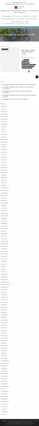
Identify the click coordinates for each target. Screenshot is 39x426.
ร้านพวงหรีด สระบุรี (4, 365)
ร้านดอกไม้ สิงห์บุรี (3, 200)
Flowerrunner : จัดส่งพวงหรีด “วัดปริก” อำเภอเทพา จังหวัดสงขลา (16, 99)
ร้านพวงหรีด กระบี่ (3, 236)
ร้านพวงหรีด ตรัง (3, 266)
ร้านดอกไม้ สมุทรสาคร (4, 192)
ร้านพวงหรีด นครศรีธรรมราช (5, 284)
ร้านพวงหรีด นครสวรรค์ (4, 287)
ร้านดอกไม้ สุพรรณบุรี (4, 203)
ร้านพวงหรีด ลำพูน (4, 345)
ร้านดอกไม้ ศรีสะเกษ (4, 177)
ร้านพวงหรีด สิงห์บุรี (4, 371)
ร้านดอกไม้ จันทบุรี (5, 49)
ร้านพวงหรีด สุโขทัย (4, 381)
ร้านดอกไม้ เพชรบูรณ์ (4, 228)
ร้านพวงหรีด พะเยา (4, 307)
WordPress (32, 423)
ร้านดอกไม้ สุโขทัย (4, 208)
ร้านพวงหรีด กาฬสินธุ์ (4, 243)
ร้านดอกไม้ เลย (3, 231)
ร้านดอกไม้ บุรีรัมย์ (3, 139)
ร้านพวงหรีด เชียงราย (4, 406)
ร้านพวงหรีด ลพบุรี (4, 340)
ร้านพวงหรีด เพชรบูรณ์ (4, 411)
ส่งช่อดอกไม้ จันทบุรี (24, 66)
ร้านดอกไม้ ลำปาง (3, 172)
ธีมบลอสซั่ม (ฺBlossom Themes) (18, 423)
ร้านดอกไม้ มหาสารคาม (4, 149)
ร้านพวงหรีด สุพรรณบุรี (4, 373)
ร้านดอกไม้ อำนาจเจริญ (4, 215)
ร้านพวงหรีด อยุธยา (4, 388)
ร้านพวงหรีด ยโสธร (4, 327)
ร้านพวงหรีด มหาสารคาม (5, 320)
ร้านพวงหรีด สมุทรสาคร (4, 363)
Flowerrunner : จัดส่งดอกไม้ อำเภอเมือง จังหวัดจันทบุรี (28, 51)
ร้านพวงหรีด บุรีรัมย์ (4, 294)
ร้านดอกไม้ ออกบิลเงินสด (25, 61)
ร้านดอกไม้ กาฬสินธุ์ (4, 116)
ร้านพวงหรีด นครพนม (4, 279)
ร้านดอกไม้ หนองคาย (4, 210)
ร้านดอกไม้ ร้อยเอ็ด (4, 167)
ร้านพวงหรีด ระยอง (4, 332)
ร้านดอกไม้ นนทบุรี (4, 134)
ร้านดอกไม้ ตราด (3, 131)
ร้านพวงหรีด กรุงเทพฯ (4, 238)
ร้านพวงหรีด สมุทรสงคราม (5, 360)
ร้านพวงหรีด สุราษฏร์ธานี (5, 376)
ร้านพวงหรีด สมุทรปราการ (5, 358)
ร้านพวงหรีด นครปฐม (4, 276)
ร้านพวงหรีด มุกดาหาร (4, 322)
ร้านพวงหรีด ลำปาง (4, 343)
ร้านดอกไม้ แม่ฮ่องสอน (4, 233)
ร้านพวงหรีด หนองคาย (4, 383)
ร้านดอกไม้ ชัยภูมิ (3, 126)
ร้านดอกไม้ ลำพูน (3, 175)
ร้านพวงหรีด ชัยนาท (4, 259)
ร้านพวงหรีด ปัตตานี (4, 304)
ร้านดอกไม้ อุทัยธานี (4, 218)
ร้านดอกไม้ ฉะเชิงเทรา (4, 124)
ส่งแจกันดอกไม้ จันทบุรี (31, 66)
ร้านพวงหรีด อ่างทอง (4, 404)
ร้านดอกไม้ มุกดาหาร (4, 152)
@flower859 (25, 4)
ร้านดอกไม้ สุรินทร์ (4, 205)
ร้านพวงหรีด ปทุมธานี (4, 297)
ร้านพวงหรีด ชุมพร (4, 264)
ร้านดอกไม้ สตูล (3, 185)
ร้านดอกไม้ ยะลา (3, 154)
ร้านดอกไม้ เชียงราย (4, 223)
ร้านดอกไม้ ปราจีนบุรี (4, 142)
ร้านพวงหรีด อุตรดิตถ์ (4, 396)
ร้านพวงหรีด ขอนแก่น (4, 248)
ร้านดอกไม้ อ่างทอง (4, 220)
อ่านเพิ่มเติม (27, 71)
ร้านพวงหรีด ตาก (3, 271)
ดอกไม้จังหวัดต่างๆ (4, 106)
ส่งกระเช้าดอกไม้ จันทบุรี (25, 64)
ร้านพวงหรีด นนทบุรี (4, 289)
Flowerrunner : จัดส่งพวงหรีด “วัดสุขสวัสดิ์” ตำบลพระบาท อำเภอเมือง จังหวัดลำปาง (19, 84)
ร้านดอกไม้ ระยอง (3, 162)
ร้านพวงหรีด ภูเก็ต (3, 317)
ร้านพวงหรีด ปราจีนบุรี (4, 302)
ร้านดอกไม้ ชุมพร (3, 129)
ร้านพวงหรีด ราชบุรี (4, 335)
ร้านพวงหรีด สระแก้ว (4, 368)
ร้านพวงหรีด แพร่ (3, 414)
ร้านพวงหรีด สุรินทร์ (4, 378)
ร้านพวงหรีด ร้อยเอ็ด (4, 337)
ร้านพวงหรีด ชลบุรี (4, 256)
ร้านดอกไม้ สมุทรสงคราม (5, 190)
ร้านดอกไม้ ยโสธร (3, 157)
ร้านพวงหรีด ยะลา (3, 325)
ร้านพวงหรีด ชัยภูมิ (4, 261)
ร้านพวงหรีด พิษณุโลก (4, 315)
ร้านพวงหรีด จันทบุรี (4, 251)
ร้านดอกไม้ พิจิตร (3, 147)
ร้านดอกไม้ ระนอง (3, 159)
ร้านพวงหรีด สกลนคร (4, 350)
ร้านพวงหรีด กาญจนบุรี (4, 241)
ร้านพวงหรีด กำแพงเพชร (4, 246)
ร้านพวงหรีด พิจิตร (3, 312)
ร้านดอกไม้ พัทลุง (3, 144)
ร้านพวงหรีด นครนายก (4, 274)
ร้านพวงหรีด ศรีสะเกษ (4, 348)
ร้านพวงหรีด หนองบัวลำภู (5, 386)
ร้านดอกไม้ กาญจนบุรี (4, 114)
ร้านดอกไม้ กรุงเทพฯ (4, 111)
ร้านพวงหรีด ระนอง (4, 330)
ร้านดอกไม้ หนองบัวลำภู (4, 213)
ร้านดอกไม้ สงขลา (3, 182)
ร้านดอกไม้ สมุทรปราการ (5, 187)
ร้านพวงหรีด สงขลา (4, 353)
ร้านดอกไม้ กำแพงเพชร (4, 119)
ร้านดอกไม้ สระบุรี (3, 195)
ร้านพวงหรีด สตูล (3, 355)
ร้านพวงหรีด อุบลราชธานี (5, 401)
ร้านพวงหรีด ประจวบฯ (4, 299)
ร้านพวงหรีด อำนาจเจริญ (5, 391)
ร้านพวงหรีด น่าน (3, 292)
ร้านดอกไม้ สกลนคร (4, 180)
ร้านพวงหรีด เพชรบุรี (4, 409)
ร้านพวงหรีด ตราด (3, 269)
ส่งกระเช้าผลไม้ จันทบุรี (32, 64)
